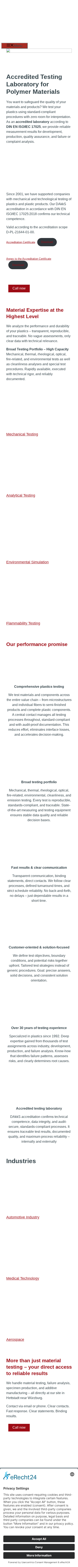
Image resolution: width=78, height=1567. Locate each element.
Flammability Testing (23, 623)
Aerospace (15, 1339)
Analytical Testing (20, 495)
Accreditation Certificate (20, 242)
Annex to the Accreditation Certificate (28, 258)
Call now (19, 288)
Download (47, 242)
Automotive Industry (22, 1217)
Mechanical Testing (22, 434)
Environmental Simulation (27, 562)
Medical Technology (22, 1278)
